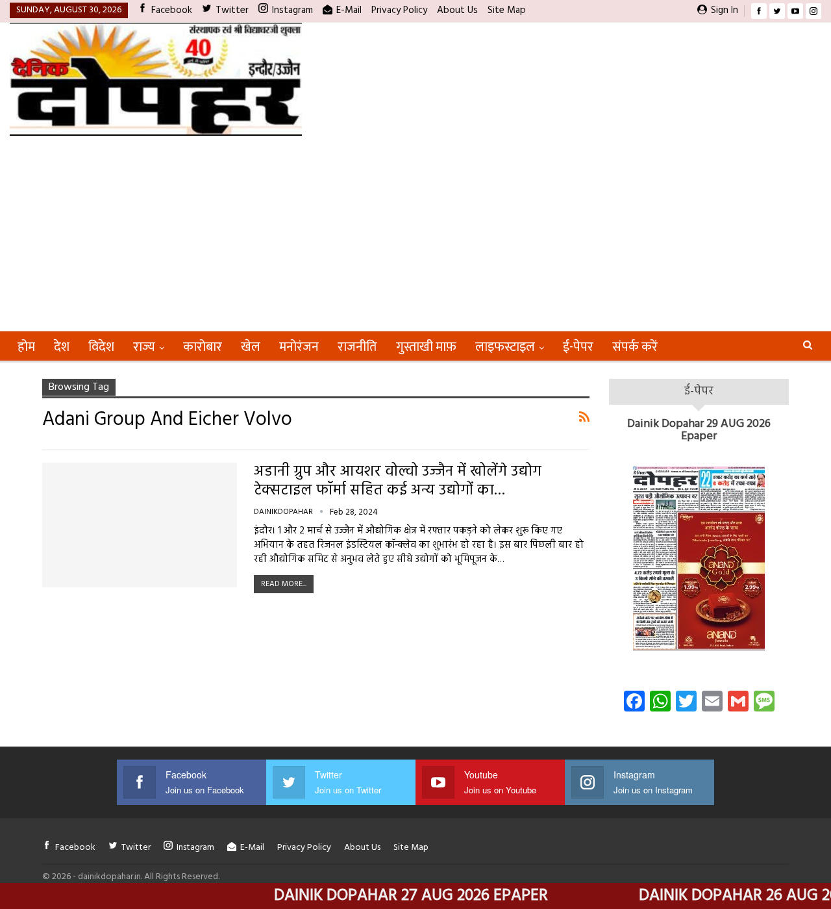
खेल (250, 347)
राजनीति (357, 347)
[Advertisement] (415, 233)
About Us (457, 10)
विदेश (101, 347)
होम (26, 347)
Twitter (232, 10)
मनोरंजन (299, 347)
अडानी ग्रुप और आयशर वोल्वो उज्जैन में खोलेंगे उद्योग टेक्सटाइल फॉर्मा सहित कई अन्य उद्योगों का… (397, 481)
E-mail (349, 10)
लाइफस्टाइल (505, 347)
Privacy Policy (399, 10)
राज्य (144, 347)
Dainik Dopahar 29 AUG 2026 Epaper (699, 430)
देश (61, 347)
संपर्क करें (635, 347)
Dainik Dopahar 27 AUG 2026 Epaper (388, 896)
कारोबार (202, 347)
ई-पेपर (578, 347)
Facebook (171, 10)
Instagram (292, 10)
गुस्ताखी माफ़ (426, 347)
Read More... (283, 584)
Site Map (507, 10)
